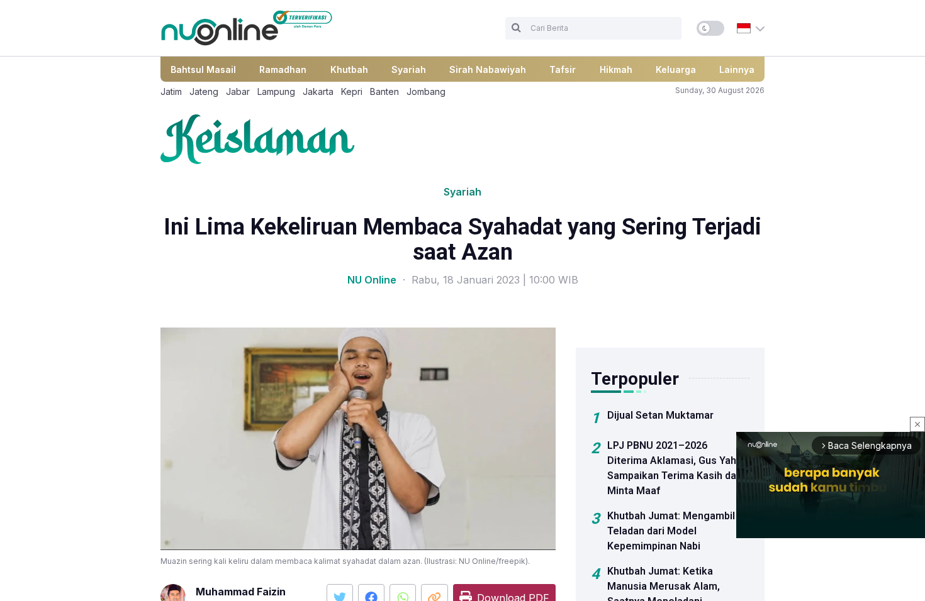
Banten (384, 91)
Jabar (238, 91)
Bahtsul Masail (203, 69)
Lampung (276, 91)
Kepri (351, 91)
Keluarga (676, 69)
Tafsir (562, 69)
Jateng (203, 91)
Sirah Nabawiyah (487, 69)
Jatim (171, 91)
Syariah (408, 69)
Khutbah (349, 69)
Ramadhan (282, 69)
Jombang (426, 91)
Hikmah (616, 69)
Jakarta (318, 91)
